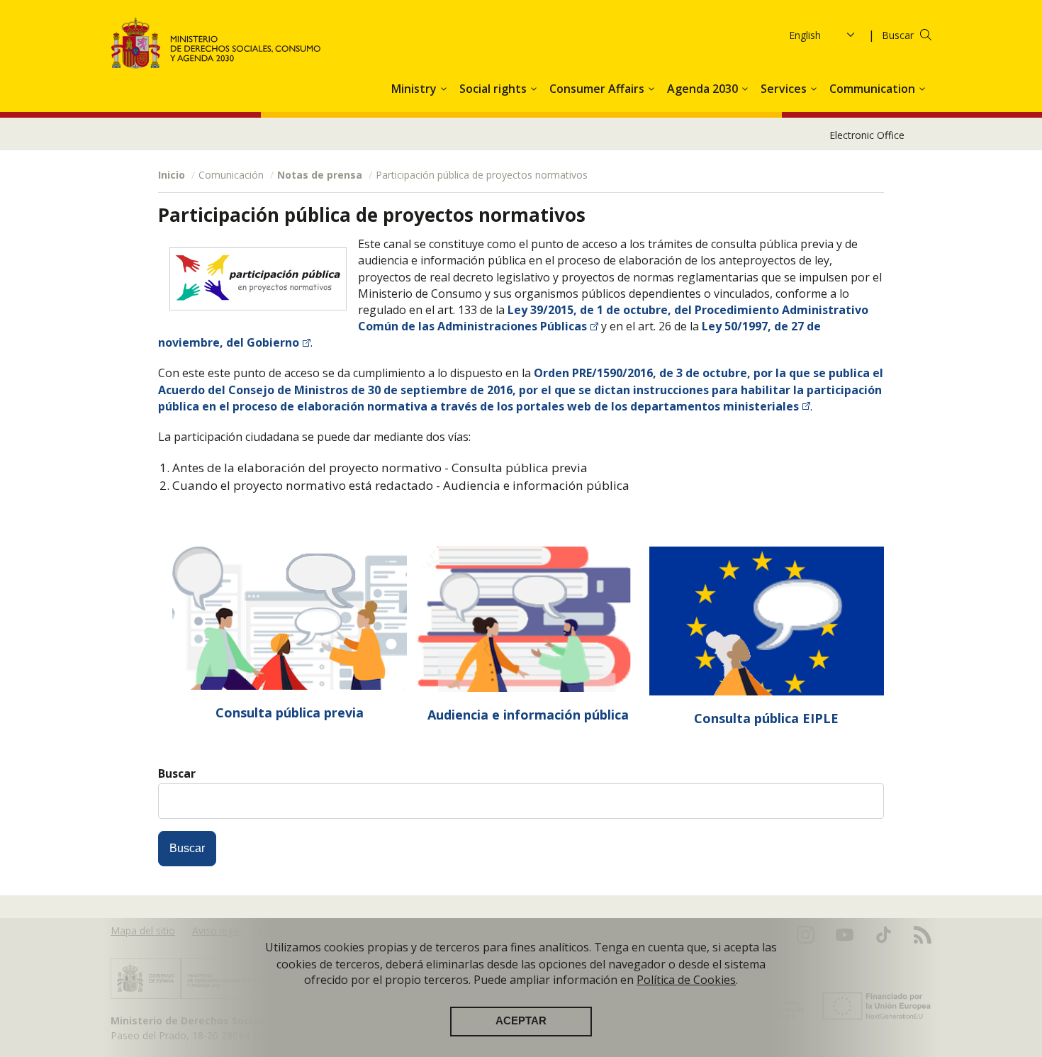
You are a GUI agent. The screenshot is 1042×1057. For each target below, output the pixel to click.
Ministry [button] (415, 88)
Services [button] (785, 88)
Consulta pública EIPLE (766, 718)
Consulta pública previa (289, 712)
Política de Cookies (686, 980)
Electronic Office (866, 135)
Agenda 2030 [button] (704, 88)
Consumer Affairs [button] (598, 88)
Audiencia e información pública (528, 714)
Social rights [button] (494, 88)
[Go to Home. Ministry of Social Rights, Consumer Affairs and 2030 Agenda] (216, 42)
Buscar (898, 35)
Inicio (171, 174)
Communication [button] (873, 88)
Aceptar (521, 1021)
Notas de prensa (319, 174)
